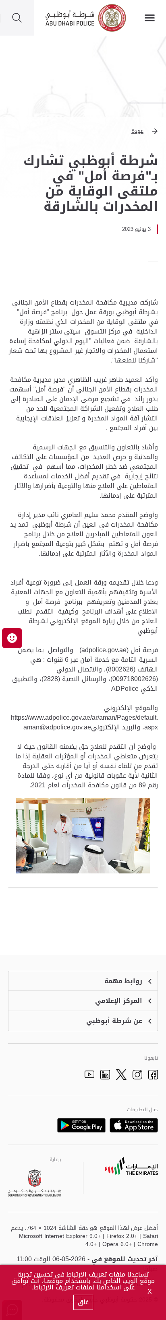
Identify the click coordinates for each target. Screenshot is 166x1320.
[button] (83, 131)
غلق (83, 1302)
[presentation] (155, 261)
